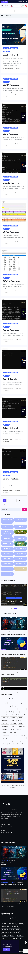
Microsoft (5, 726)
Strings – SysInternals (10, 428)
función (13, 720)
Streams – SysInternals (11, 479)
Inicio (2, 15)
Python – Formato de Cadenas (7, 674)
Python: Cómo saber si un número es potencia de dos (13, 654)
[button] (12, 608)
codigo (16, 706)
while (4, 743)
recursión (22, 735)
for (20, 717)
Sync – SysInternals (10, 379)
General (21, 538)
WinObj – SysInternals (11, 85)
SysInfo (12, 738)
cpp (3, 711)
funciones (5, 720)
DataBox (7, 538)
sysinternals (21, 738)
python (15, 735)
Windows (7, 573)
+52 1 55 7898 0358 (6, 824)
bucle (20, 703)
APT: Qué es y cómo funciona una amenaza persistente (14, 600)
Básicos (20, 519)
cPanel (20, 531)
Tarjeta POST (7, 568)
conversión (22, 708)
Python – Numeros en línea (7, 694)
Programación (21, 553)
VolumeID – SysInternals (11, 183)
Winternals (20, 743)
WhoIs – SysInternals (10, 134)
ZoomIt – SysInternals (10, 55)
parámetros (5, 729)
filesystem (13, 717)
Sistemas (7, 563)
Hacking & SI (7, 543)
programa (13, 732)
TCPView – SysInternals (11, 281)
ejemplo (4, 714)
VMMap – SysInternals (11, 232)
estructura (5, 717)
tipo (3, 740)
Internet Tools (21, 548)
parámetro (21, 726)
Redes (21, 558)
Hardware (20, 543)
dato (10, 711)
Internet (7, 548)
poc (12, 729)
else (17, 714)
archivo (4, 703)
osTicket (7, 553)
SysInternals (8, 15)
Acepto (6, 949)
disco (16, 711)
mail (20, 723)
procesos (4, 732)
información (5, 723)
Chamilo (21, 526)
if (19, 720)
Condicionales (5, 708)
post (19, 729)
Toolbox (21, 568)
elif (11, 714)
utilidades (11, 740)
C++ (7, 526)
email (23, 714)
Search (24, 509)
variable (19, 740)
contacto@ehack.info (7, 827)
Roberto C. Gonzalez (8, 68)
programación (5, 735)
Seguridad (4, 738)
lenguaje (13, 723)
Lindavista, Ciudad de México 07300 (10, 822)
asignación (12, 703)
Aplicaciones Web (7, 520)
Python (7, 558)
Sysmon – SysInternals (11, 330)
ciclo (9, 706)
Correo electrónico (7, 532)
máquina (13, 726)
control (14, 708)
